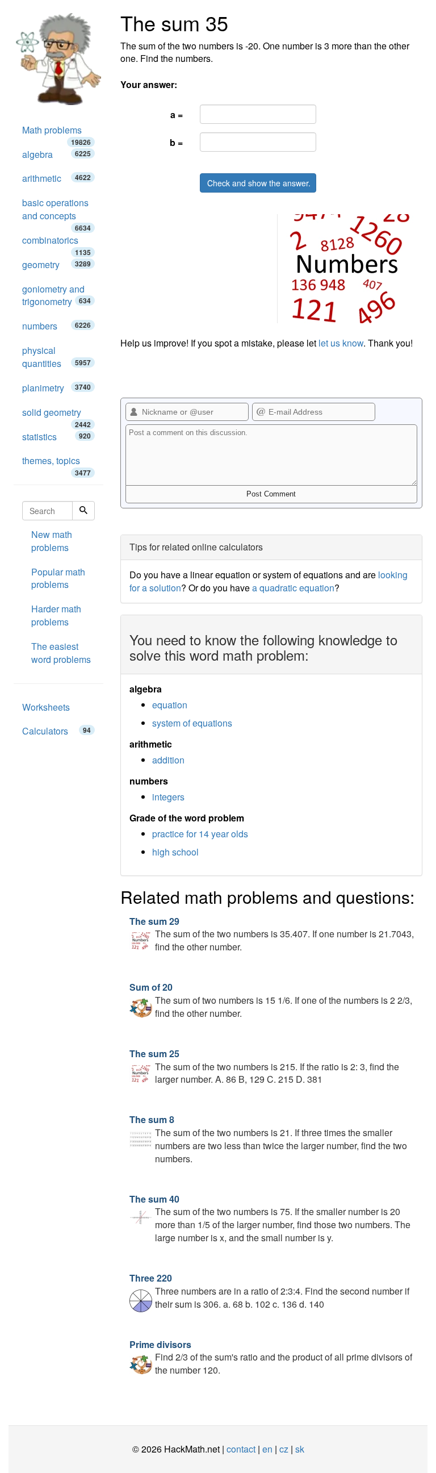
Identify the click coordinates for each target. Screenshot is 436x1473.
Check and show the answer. (259, 183)
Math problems (56, 133)
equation (169, 704)
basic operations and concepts (56, 212)
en (267, 1448)
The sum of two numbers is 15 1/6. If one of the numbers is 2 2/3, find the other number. (270, 1000)
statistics (56, 436)
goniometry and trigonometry (56, 295)
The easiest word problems (61, 653)
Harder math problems (56, 615)
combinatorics (56, 243)
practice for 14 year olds (200, 833)
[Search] (83, 510)
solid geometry (56, 415)
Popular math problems (58, 578)
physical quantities (56, 357)
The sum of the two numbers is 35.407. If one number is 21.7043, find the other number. (271, 934)
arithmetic (56, 178)
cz (283, 1448)
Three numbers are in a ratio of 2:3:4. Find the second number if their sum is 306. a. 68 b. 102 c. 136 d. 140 (269, 1291)
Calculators (56, 730)
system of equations (192, 722)
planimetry (56, 387)
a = (176, 114)
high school (175, 851)
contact (241, 1448)
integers (168, 796)
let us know (340, 342)
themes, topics (56, 463)
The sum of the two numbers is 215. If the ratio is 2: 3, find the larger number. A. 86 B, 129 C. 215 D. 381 (264, 1066)
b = (176, 142)
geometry (56, 264)
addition (168, 759)
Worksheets (46, 706)
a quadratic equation (293, 587)
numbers (56, 325)
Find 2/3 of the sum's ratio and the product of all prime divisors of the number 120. (270, 1357)
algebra (56, 154)
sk (299, 1448)
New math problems (51, 541)
